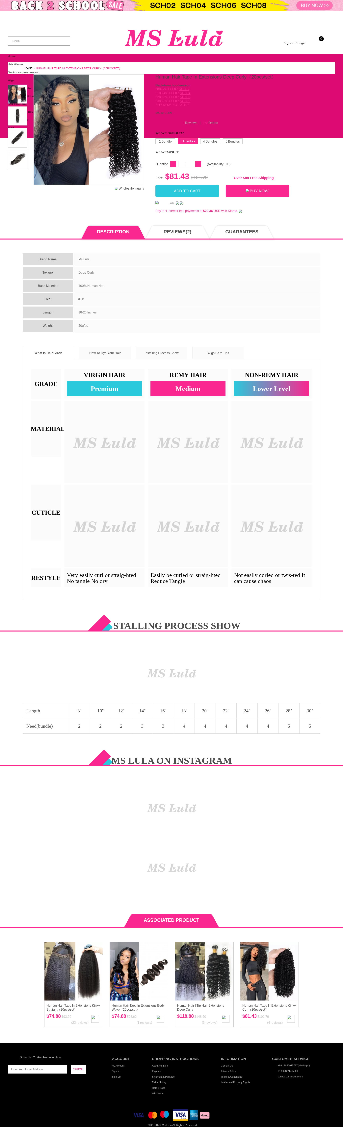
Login (302, 43)
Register (289, 43)
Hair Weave (15, 64)
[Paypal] (161, 202)
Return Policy (159, 1082)
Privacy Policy (228, 1071)
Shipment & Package (163, 1076)
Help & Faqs (158, 1088)
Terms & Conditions (231, 1076)
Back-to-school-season (24, 72)
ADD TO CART (187, 191)
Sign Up (116, 1076)
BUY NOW (259, 191)
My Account (118, 1065)
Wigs (11, 80)
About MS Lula (160, 1065)
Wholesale (158, 1093)
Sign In (115, 1071)
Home (11, 56)
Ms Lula (167, 1125)
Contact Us (227, 1065)
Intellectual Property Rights (235, 1082)
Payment (157, 1071)
